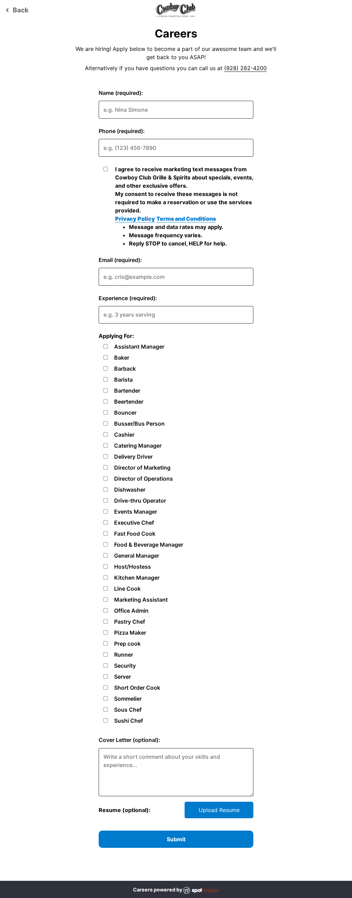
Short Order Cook (137, 687)
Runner (123, 654)
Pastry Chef (129, 621)
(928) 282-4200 (245, 68)
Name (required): (121, 92)
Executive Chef (134, 522)
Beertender (128, 401)
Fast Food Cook (134, 533)
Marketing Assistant (141, 599)
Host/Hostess (132, 566)
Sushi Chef (128, 720)
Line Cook (127, 588)
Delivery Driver (133, 456)
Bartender (127, 390)
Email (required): (120, 259)
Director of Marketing (142, 467)
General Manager (136, 555)
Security (125, 665)
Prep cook (127, 643)
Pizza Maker (130, 632)
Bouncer (125, 412)
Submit (176, 839)
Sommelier (128, 698)
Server (122, 676)
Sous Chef (128, 709)
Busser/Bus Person (139, 423)
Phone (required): (122, 131)
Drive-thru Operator (140, 500)
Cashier (124, 434)
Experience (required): (128, 298)
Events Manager (135, 511)
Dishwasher (129, 489)
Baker (121, 357)
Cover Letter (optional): (129, 739)
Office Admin (131, 610)
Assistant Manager (139, 346)
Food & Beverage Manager (148, 544)
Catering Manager (138, 445)
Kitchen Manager (137, 577)
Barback (125, 368)
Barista (123, 379)
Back (16, 10)
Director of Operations (143, 478)
